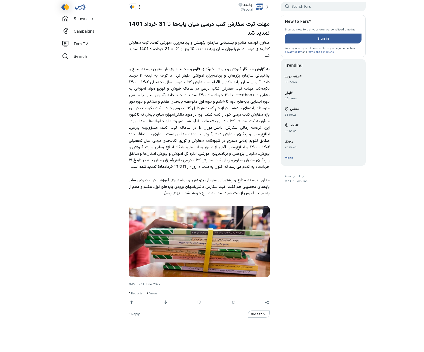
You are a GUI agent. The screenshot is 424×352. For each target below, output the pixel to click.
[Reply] (199, 302)
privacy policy (293, 51)
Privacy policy (294, 176)
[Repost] (234, 302)
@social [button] (247, 9)
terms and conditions (321, 51)
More (289, 157)
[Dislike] (165, 302)
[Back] (267, 7)
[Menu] (139, 6)
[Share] (267, 302)
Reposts (135, 293)
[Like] (131, 302)
